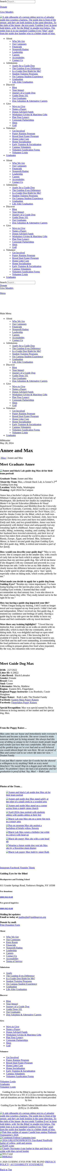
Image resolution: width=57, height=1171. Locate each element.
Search (3, 1)
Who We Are (18, 41)
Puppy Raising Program (23, 133)
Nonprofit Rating (20, 49)
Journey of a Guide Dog (23, 93)
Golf (14, 125)
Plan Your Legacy (20, 117)
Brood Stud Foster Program (25, 136)
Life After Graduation (22, 82)
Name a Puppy (19, 109)
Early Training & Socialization (26, 144)
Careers (15, 55)
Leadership (17, 52)
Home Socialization (21, 141)
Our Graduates (19, 98)
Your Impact (18, 90)
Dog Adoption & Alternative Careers (29, 101)
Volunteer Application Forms (26, 150)
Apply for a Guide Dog (23, 65)
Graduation (17, 79)
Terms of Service (14, 961)
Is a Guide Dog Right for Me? (26, 71)
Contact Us (17, 60)
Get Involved (18, 131)
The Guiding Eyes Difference (26, 68)
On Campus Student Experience (27, 76)
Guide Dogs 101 (20, 95)
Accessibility (18, 57)
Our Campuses (19, 44)
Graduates (11, 155)
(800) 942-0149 (6, 897)
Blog (14, 87)
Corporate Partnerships (23, 120)
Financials (17, 46)
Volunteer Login (20, 152)
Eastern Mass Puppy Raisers (25, 700)
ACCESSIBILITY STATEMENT (26, 1164)
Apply (9, 973)
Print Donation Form (10, 925)
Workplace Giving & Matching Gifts (29, 114)
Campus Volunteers (21, 147)
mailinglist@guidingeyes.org (32, 917)
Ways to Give (18, 106)
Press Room (12, 942)
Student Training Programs (25, 74)
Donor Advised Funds (22, 112)
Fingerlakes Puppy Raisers (24, 702)
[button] (28, 313)
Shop (14, 122)
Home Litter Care (20, 139)
